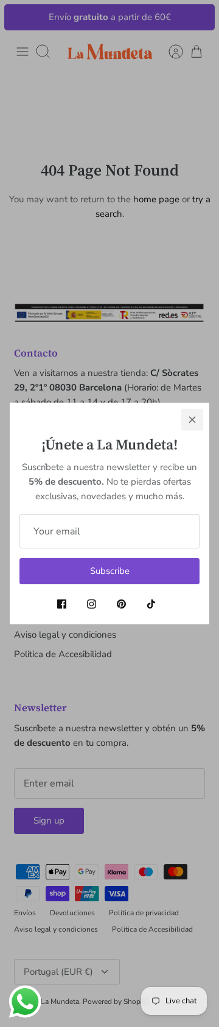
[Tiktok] (151, 604)
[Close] (192, 420)
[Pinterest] (121, 604)
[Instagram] (91, 604)
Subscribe (110, 571)
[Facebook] (62, 604)
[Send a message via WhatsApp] (25, 1002)
